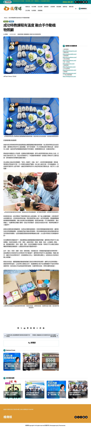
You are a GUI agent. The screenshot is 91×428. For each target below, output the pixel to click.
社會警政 (34, 10)
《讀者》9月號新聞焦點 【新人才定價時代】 (11, 394)
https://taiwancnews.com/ (69, 70)
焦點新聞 (11, 21)
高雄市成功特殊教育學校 (35, 34)
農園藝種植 (26, 34)
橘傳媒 (7, 417)
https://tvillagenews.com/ (69, 76)
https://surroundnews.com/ (69, 57)
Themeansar (62, 425)
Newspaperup (53, 425)
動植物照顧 (20, 34)
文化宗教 (27, 10)
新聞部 (33, 343)
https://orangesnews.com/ (69, 73)
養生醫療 (59, 6)
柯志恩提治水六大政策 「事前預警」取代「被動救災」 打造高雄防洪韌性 (11, 367)
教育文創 (71, 6)
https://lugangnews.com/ (69, 67)
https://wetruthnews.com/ (69, 60)
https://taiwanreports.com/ (70, 51)
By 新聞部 (5, 34)
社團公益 (27, 6)
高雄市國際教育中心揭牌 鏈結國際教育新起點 (31, 366)
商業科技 (65, 6)
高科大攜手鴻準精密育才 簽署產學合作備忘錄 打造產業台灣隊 (50, 366)
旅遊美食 (46, 6)
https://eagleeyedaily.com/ (69, 54)
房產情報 (40, 10)
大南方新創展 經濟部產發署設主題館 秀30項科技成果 (32, 394)
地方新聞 (34, 6)
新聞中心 (6, 368)
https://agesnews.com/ (68, 63)
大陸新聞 (52, 6)
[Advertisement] (31, 87)
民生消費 (40, 6)
